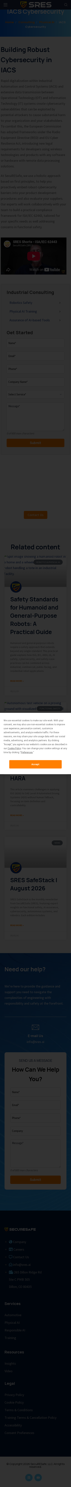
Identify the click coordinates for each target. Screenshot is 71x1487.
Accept (35, 764)
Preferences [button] (27, 752)
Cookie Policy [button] (14, 748)
